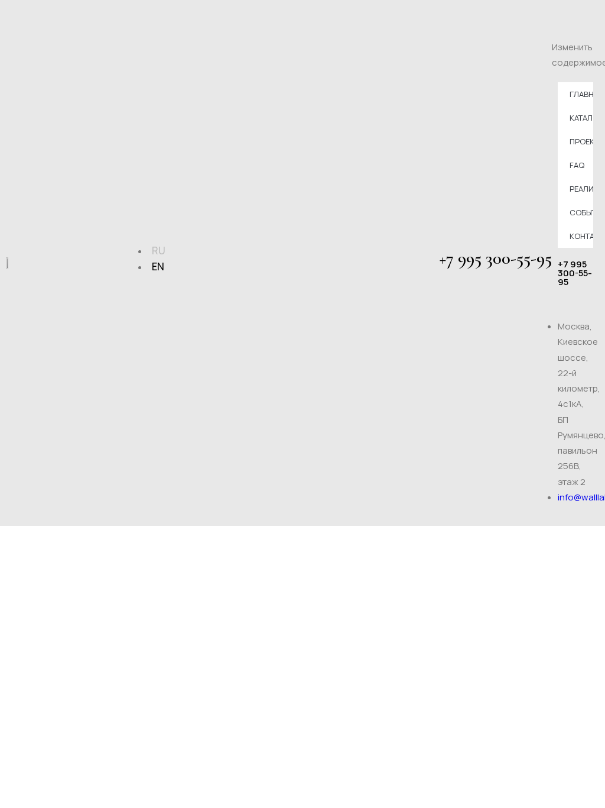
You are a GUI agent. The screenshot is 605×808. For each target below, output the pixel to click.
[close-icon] (556, 31)
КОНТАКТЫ (581, 236)
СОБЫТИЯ (581, 212)
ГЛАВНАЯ (581, 94)
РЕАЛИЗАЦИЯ (581, 188)
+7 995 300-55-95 (496, 258)
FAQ (577, 165)
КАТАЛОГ (581, 117)
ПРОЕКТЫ (581, 141)
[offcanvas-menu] (595, 15)
